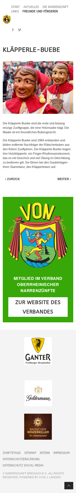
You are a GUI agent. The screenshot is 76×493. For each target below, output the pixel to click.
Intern (45, 453)
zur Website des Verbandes (38, 307)
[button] (68, 485)
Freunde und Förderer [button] (40, 11)
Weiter (63, 179)
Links (15, 11)
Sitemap (30, 453)
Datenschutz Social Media (23, 465)
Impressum (61, 453)
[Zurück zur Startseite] (7, 19)
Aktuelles (31, 7)
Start (15, 7)
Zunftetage (12, 453)
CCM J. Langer (50, 477)
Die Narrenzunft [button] (55, 7)
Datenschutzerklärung (21, 459)
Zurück (13, 179)
